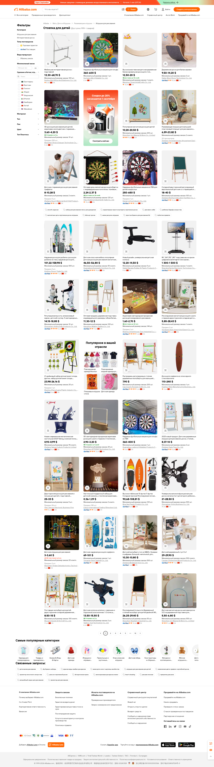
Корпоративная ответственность (32, 707)
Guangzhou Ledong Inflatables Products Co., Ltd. (140, 447)
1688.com (81, 756)
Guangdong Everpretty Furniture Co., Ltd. (99, 268)
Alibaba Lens (32, 745)
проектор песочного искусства (31, 674)
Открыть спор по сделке (137, 707)
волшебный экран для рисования (31, 680)
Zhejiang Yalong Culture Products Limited (60, 447)
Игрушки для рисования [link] (105, 23)
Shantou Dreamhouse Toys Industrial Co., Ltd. (140, 332)
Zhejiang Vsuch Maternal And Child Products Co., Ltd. (61, 201)
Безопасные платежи (64, 697)
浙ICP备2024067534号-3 (170, 763)
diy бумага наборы (49, 669)
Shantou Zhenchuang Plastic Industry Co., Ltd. (61, 390)
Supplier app (112, 745)
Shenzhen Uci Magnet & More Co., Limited (139, 135)
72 (135, 633)
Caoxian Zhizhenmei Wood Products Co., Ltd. (179, 560)
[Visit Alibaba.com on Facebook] (165, 726)
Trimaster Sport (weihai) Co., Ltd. (95, 560)
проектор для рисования (59, 680)
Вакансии (23, 711)
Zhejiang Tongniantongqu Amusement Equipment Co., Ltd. (179, 141)
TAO (126, 756)
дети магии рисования (28, 669)
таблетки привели (163, 215)
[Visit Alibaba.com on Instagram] (180, 726)
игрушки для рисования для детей (139, 669)
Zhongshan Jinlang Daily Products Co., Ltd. (60, 326)
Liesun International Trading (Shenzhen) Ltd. (100, 507)
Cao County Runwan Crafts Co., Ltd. (136, 387)
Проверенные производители (103, 700)
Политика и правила (63, 725)
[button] (123, 9)
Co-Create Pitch (25, 702)
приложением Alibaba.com (147, 745)
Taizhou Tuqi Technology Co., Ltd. (96, 623)
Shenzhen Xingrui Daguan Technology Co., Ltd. (61, 143)
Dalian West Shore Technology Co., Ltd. (177, 78)
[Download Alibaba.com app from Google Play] (186, 744)
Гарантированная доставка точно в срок (69, 708)
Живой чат (132, 702)
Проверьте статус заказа (174, 707)
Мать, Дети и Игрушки (61, 23)
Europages (143, 756)
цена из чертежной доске (58, 674)
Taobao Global (117, 756)
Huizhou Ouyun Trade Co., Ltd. (55, 271)
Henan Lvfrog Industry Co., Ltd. (134, 201)
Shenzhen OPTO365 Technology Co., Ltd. (99, 449)
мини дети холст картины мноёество (106, 669)
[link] (211, 743)
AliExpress (72, 756)
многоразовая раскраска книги (107, 674)
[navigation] (28, 329)
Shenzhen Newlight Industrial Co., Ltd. (137, 621)
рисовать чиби (150, 210)
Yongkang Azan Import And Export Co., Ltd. (178, 330)
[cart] (156, 10)
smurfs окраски (52, 210)
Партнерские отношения (174, 716)
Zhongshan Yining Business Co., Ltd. (175, 504)
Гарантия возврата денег (65, 702)
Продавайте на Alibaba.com (174, 697)
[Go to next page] (140, 633)
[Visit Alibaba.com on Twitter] (175, 726)
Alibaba (46, 23)
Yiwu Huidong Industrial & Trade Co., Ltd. (98, 200)
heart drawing (130, 674)
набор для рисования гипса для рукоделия (81, 210)
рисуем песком (147, 674)
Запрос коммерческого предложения (106, 705)
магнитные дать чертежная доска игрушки (62, 215)
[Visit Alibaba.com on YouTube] (185, 726)
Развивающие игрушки (83, 23)
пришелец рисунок (167, 674)
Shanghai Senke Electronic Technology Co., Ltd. (179, 268)
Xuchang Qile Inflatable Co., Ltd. (95, 78)
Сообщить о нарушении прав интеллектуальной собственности (142, 717)
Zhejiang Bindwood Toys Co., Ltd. (135, 563)
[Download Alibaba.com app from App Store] (168, 744)
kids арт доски (90, 215)
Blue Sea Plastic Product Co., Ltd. (135, 504)
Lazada (107, 756)
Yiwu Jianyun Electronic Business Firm (59, 507)
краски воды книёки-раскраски (74, 669)
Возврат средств (134, 711)
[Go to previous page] (100, 633)
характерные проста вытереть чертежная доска (120, 210)
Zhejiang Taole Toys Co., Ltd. (172, 447)
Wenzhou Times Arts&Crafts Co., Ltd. (137, 82)
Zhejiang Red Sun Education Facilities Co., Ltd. (179, 198)
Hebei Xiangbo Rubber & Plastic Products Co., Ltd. (140, 268)
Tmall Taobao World (94, 756)
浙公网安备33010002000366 (147, 763)
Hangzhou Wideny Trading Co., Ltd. (96, 326)
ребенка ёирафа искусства (172, 210)
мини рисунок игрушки (110, 215)
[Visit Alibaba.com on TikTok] (189, 726)
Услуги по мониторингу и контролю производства (69, 719)
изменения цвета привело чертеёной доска (173, 669)
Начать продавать (171, 702)
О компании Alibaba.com (29, 692)
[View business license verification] (129, 763)
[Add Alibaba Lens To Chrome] (56, 744)
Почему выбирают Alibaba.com (31, 697)
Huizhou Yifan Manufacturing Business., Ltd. (178, 387)
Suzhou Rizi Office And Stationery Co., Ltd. (60, 80)
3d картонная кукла (82, 674)
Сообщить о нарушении (137, 723)
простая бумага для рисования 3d (138, 215)
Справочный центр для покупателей (142, 697)
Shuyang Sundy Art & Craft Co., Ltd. (57, 621)
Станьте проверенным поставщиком (178, 711)
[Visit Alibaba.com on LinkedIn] (170, 726)
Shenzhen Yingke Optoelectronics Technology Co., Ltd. (61, 566)
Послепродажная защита (65, 714)
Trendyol (133, 756)
